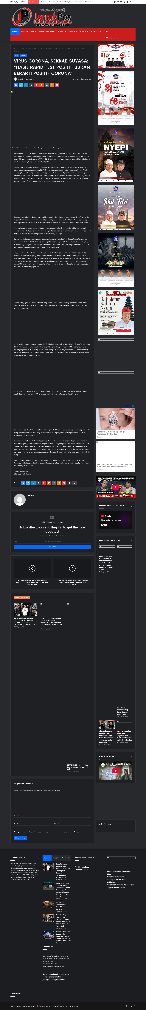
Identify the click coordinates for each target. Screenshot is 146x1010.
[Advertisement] (52, 200)
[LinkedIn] (26, 85)
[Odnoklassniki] (52, 85)
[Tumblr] (31, 85)
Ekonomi (24, 31)
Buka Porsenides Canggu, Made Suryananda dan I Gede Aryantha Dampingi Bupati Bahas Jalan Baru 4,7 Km (52, 622)
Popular (47, 858)
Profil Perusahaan (82, 867)
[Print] (74, 483)
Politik (33, 31)
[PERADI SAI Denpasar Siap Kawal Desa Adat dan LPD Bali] (79, 683)
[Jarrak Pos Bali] (42, 17)
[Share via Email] (69, 483)
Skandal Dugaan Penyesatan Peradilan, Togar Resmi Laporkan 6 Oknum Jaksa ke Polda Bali (106, 736)
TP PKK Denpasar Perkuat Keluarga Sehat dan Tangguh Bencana (61, 2)
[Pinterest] (36, 85)
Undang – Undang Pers (116, 879)
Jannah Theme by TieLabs (49, 1006)
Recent (55, 858)
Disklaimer (111, 882)
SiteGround (75, 1006)
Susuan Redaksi (81, 870)
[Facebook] (16, 85)
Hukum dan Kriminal (47, 31)
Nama (16, 816)
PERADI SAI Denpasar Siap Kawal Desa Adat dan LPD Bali (78, 767)
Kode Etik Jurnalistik (115, 877)
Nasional (23, 55)
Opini (106, 31)
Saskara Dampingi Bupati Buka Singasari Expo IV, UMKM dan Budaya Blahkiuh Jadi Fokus (124, 735)
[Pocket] (57, 85)
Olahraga (73, 31)
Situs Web (57, 824)
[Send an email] (22, 79)
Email (16, 824)
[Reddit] (41, 85)
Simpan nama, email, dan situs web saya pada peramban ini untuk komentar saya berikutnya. (48, 832)
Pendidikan (84, 31)
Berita (14, 31)
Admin (20, 79)
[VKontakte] (47, 85)
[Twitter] (21, 85)
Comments (66, 858)
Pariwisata (62, 31)
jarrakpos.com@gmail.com (55, 966)
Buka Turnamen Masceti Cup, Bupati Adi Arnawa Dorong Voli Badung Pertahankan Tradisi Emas (24, 621)
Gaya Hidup (95, 31)
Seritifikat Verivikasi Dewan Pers (120, 885)
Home (17, 49)
